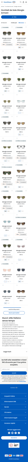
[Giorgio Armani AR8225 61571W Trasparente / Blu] (19, 161)
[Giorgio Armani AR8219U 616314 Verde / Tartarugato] (19, 211)
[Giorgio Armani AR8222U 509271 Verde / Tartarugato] (5, 187)
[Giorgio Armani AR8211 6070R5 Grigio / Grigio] (8, 259)
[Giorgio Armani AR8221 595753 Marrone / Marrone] (19, 187)
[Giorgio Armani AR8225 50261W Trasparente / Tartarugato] (22, 161)
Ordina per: (14, 23)
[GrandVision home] (14, 387)
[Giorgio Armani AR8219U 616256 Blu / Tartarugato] (22, 211)
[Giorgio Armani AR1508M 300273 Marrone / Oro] (22, 259)
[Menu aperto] (2, 2)
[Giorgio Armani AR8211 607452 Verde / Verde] (5, 259)
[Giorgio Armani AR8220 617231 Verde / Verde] (5, 211)
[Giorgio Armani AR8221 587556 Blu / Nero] (22, 187)
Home (2, 6)
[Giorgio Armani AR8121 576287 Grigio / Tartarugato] (22, 69)
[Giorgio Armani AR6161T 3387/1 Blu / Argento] (5, 235)
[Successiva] (10, 281)
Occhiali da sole (9, 6)
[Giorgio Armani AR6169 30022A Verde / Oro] (5, 113)
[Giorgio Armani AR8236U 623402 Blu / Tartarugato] (8, 91)
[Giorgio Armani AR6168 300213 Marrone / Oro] (22, 113)
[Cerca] (20, 2)
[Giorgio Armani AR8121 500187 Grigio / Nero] (19, 69)
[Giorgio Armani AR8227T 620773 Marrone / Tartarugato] (19, 134)
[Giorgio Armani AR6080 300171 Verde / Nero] (22, 281)
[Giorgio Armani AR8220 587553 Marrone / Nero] (8, 211)
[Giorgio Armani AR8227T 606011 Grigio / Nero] (22, 134)
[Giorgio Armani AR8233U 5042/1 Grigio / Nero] (22, 91)
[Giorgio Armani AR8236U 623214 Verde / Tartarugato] (5, 91)
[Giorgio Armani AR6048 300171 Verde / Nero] (8, 303)
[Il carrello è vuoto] (26, 2)
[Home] (10, 2)
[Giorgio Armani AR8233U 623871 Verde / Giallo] (19, 91)
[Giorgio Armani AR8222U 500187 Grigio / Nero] (8, 187)
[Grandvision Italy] (16, 433)
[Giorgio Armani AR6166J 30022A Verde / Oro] (5, 161)
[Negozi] (23, 2)
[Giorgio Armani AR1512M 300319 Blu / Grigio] (8, 281)
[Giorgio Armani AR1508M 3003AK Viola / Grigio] (19, 259)
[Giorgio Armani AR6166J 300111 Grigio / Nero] (8, 161)
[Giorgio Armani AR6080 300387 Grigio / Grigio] (19, 281)
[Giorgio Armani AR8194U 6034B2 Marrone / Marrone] (19, 47)
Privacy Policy (22, 381)
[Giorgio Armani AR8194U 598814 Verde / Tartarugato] (22, 47)
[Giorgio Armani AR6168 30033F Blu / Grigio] (19, 113)
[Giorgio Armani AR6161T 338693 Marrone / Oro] (8, 235)
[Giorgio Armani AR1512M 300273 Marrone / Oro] (5, 281)
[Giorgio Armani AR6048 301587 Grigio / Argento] (5, 303)
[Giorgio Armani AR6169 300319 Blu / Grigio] (8, 113)
